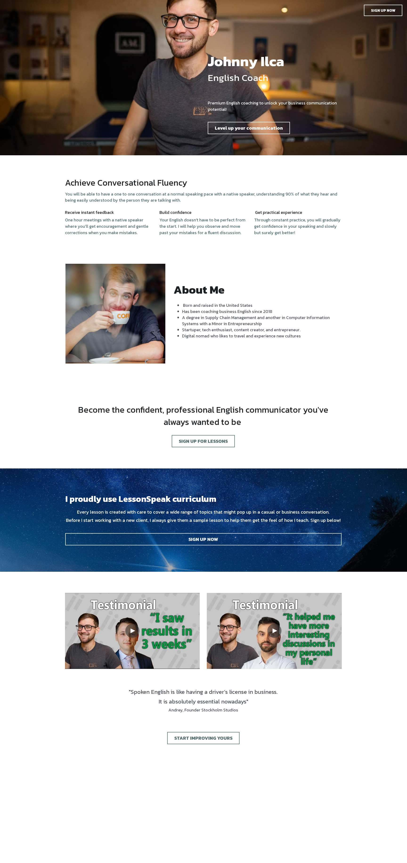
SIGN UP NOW (383, 10)
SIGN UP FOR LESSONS (203, 441)
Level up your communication (249, 128)
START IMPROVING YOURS (203, 738)
